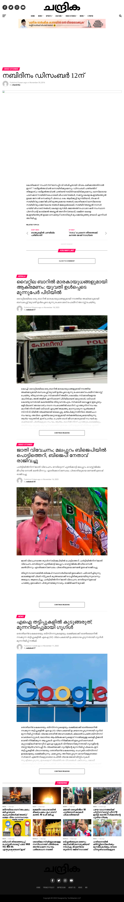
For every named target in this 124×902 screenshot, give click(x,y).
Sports (48, 16)
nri (86, 887)
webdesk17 (30, 310)
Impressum (61, 887)
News (40, 16)
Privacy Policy (48, 887)
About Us (71, 887)
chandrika (16, 85)
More (82, 16)
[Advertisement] (61, 49)
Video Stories (71, 16)
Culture (58, 16)
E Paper (90, 16)
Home (33, 16)
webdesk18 (30, 482)
